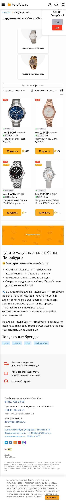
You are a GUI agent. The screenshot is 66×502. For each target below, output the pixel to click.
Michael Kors (41, 343)
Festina (17, 343)
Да (57, 27)
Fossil (5, 343)
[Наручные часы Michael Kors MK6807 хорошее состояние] (49, 175)
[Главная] (7, 12)
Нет (57, 21)
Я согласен (52, 497)
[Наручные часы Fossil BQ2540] (17, 113)
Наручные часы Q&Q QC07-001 (46, 140)
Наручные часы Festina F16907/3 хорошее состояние (15, 201)
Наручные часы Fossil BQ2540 (14, 140)
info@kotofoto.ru (15, 421)
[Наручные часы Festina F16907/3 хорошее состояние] (17, 175)
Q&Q (27, 343)
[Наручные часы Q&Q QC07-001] (49, 113)
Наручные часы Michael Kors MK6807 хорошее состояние (47, 201)
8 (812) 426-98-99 (14, 401)
